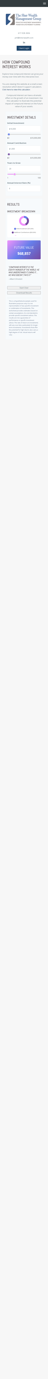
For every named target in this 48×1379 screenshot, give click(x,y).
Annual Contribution (16, 143)
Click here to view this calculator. (16, 89)
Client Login (24, 48)
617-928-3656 (24, 33)
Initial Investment (15, 123)
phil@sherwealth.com (24, 38)
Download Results (24, 292)
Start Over (24, 288)
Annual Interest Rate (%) (18, 183)
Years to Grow (14, 163)
